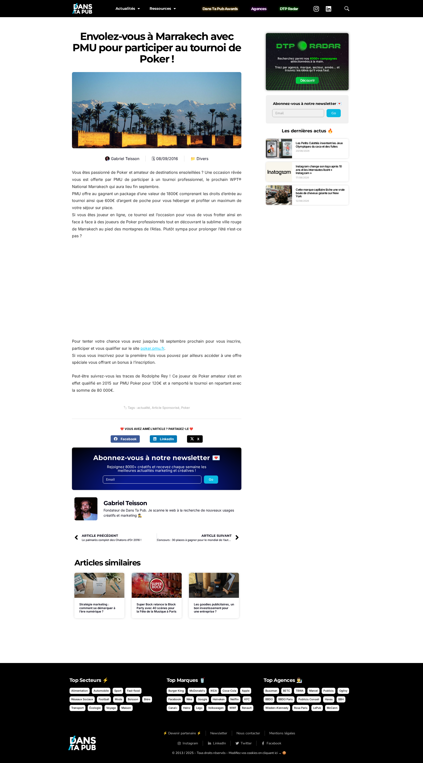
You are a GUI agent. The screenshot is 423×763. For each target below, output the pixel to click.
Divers (202, 158)
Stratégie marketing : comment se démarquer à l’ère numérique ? (97, 607)
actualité (143, 408)
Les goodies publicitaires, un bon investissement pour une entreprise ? (214, 607)
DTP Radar (289, 8)
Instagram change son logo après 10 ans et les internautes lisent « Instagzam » (319, 169)
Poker (185, 408)
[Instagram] (316, 8)
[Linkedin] (328, 8)
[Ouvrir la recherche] (347, 9)
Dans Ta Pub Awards (220, 8)
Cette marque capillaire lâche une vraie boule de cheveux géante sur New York (320, 193)
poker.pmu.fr (152, 348)
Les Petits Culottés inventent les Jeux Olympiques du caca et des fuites (319, 144)
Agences (258, 8)
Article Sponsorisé (165, 408)
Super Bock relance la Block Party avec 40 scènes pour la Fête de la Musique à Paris (156, 607)
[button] (125, 439)
